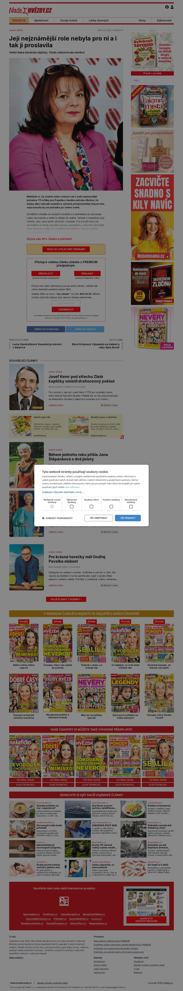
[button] (91, 492)
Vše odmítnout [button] (98, 518)
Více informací (72, 487)
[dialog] (91, 495)
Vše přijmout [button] (127, 518)
